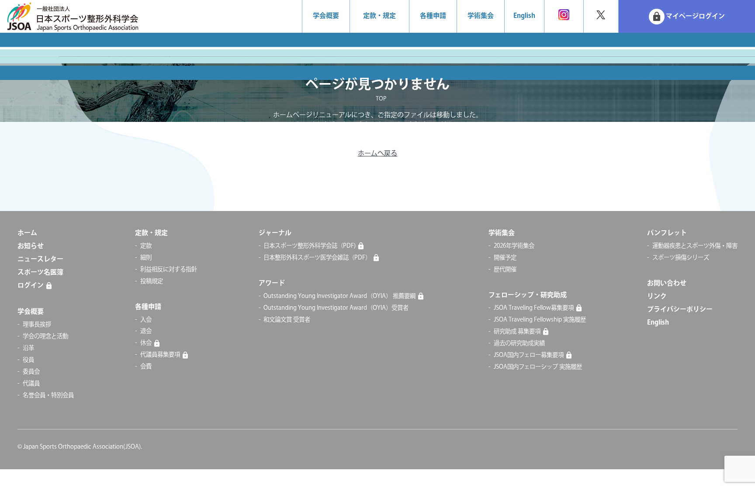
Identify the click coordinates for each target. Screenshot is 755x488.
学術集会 (481, 16)
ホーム (27, 233)
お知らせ (30, 246)
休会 (146, 343)
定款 (146, 246)
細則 (146, 257)
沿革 (28, 348)
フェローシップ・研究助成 (527, 295)
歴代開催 (505, 269)
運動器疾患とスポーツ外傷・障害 (695, 246)
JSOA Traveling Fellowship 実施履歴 (540, 319)
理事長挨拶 (37, 324)
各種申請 (433, 16)
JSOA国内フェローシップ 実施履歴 (538, 367)
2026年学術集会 (514, 246)
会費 (146, 366)
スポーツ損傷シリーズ (680, 257)
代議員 (31, 383)
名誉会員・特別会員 (48, 395)
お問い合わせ (666, 283)
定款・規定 (379, 16)
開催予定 (505, 257)
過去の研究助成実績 (519, 343)
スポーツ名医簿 (40, 272)
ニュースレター (40, 259)
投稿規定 (151, 281)
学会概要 (326, 16)
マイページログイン (688, 16)
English (524, 16)
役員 (28, 360)
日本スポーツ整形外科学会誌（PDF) (309, 246)
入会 (146, 319)
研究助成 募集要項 (517, 331)
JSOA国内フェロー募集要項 (529, 355)
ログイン (30, 285)
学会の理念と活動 (45, 336)
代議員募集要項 (160, 354)
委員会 (31, 371)
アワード (272, 283)
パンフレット (667, 233)
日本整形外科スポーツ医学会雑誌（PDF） (317, 257)
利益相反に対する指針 (168, 269)
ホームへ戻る (377, 153)
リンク (657, 296)
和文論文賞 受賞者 (286, 319)
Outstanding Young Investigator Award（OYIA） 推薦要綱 (339, 296)
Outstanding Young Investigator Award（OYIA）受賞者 (336, 308)
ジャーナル (275, 233)
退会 (146, 331)
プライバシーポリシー (680, 309)
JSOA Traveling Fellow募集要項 (534, 308)
